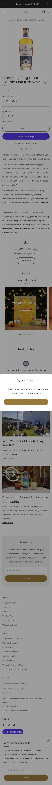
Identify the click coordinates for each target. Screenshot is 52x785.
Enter (26, 402)
